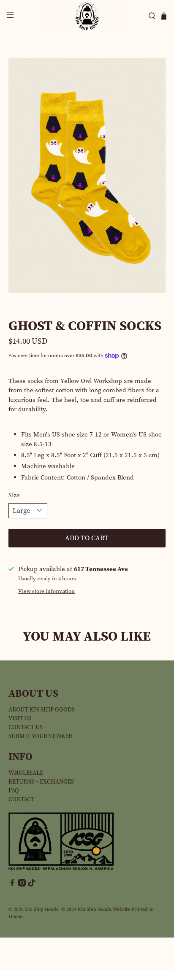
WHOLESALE (25, 773)
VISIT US (19, 718)
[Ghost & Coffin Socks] (86, 175)
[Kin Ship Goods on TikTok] (31, 885)
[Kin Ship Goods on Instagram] (22, 885)
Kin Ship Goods (41, 909)
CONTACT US (25, 727)
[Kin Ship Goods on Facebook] (12, 885)
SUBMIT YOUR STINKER (40, 736)
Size (14, 495)
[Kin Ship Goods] (87, 16)
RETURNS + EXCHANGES (41, 782)
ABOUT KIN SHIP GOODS (41, 710)
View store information (46, 591)
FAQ (13, 791)
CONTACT (21, 799)
